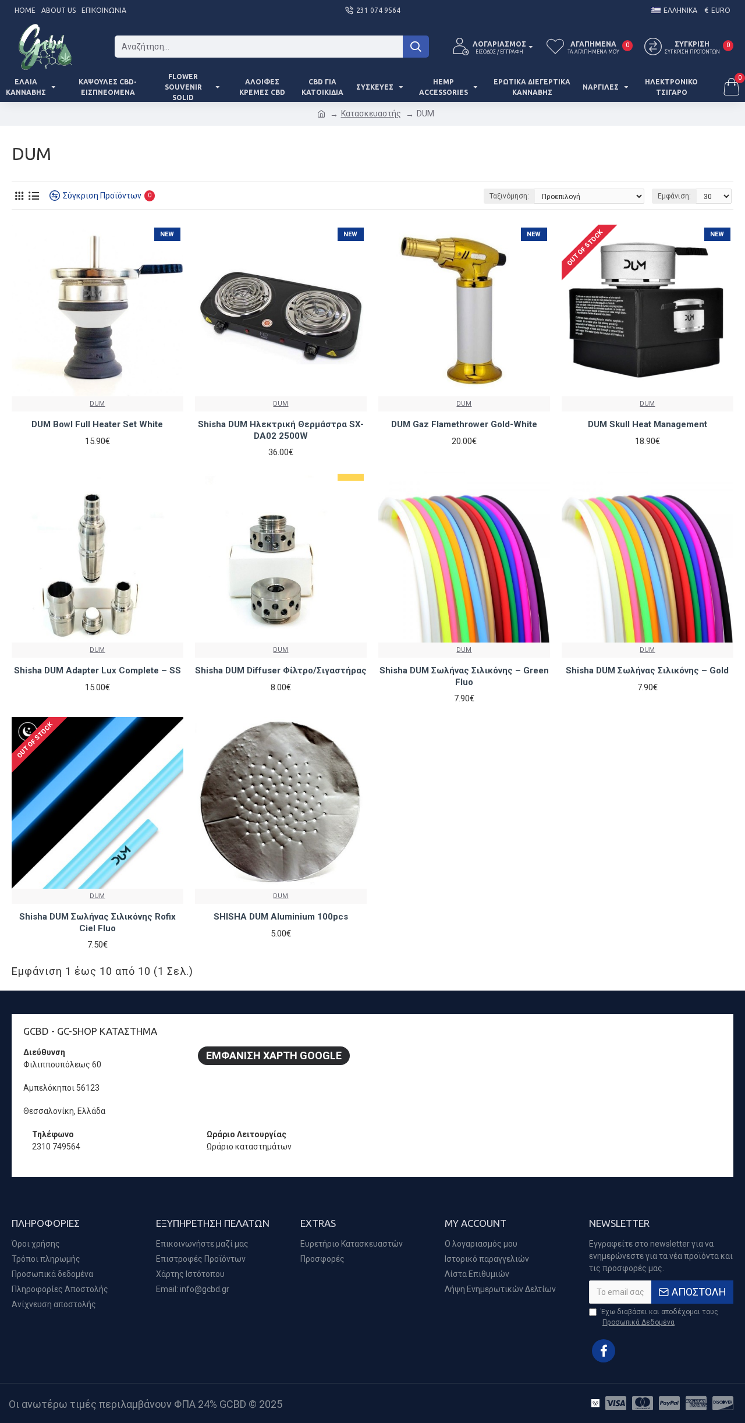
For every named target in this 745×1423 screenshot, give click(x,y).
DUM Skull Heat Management (647, 424)
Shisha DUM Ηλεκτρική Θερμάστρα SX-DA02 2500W (281, 430)
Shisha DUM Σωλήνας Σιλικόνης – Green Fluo (464, 676)
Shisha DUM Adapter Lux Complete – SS (97, 670)
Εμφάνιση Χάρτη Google (274, 1055)
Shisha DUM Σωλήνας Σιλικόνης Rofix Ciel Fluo (97, 922)
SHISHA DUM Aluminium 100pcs (281, 916)
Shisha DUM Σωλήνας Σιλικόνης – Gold (647, 670)
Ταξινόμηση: (509, 196)
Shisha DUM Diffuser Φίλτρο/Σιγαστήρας (281, 670)
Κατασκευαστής (371, 113)
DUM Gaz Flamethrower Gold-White (464, 424)
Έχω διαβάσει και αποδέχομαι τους (659, 1317)
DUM (97, 403)
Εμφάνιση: (674, 196)
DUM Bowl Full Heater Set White (97, 424)
